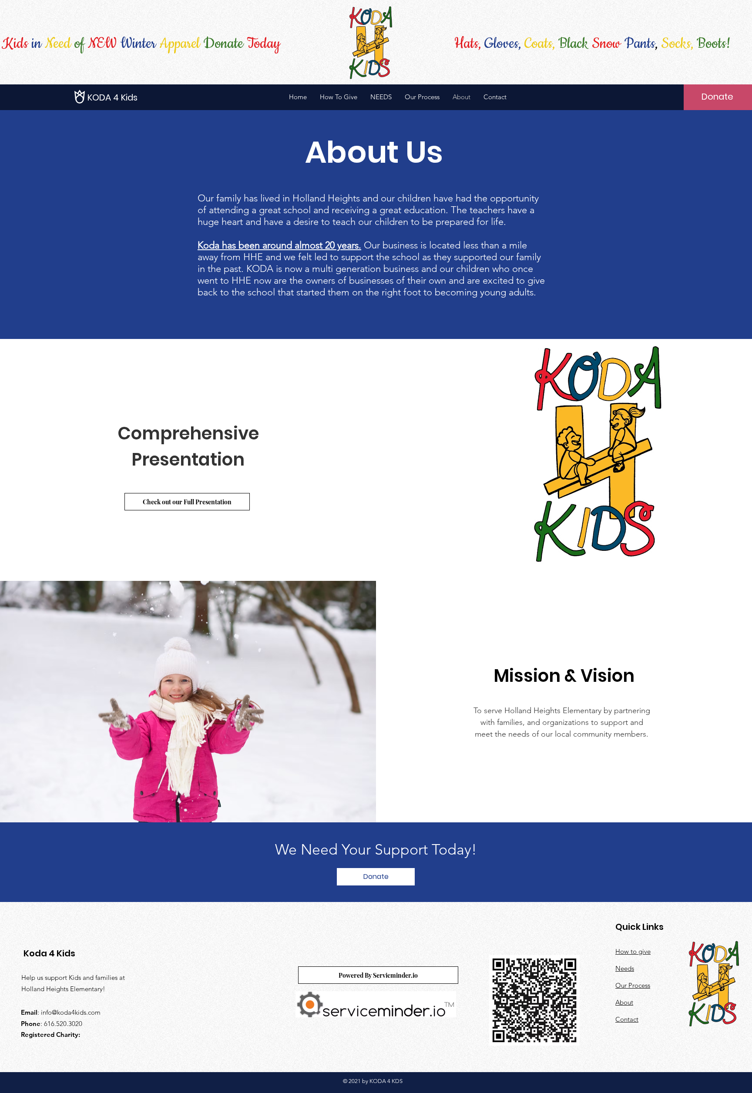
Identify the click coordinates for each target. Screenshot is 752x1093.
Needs (624, 968)
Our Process (632, 985)
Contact (626, 1019)
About (624, 1002)
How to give (633, 951)
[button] (126, 97)
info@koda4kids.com (71, 1012)
